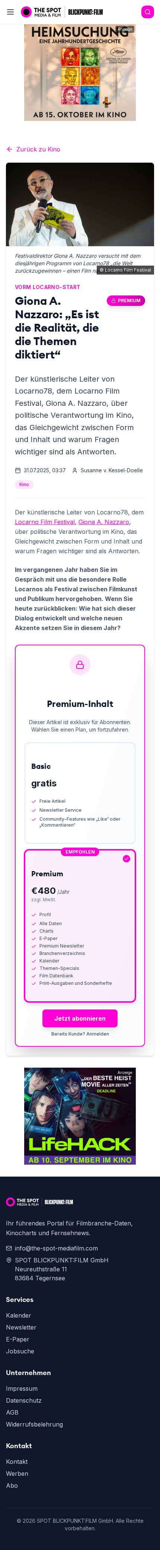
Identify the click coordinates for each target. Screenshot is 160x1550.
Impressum (22, 1388)
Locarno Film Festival (45, 522)
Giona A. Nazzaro (104, 522)
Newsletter (21, 1327)
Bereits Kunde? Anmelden (80, 1034)
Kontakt (17, 1461)
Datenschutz (24, 1400)
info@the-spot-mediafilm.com (56, 1248)
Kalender (18, 1315)
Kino (24, 484)
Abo (12, 1485)
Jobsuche (20, 1351)
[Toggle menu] (10, 11)
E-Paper (17, 1339)
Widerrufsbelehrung (34, 1424)
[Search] (147, 12)
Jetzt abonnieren (80, 1018)
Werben (17, 1473)
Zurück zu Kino (38, 149)
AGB (12, 1412)
